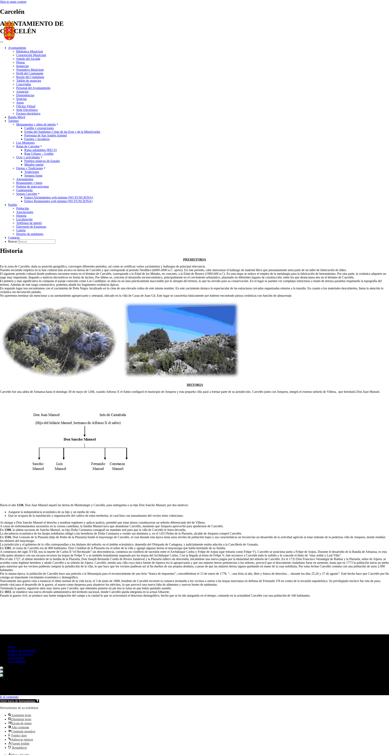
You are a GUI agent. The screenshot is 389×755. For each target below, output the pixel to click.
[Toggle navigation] (1, 42)
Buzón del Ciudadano (30, 77)
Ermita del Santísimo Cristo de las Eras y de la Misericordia (62, 131)
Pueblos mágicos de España (42, 161)
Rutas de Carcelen (28, 146)
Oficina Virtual (25, 106)
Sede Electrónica (27, 110)
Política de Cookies (20, 654)
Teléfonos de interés (29, 223)
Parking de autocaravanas (32, 186)
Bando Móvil (16, 117)
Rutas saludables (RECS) (40, 150)
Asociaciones (24, 212)
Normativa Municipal (30, 69)
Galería (21, 230)
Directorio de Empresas (31, 226)
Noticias (21, 99)
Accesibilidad (17, 661)
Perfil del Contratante (29, 73)
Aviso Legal (16, 657)
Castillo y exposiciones (39, 128)
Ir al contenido (9, 697)
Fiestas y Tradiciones (29, 168)
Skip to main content (13, 1)
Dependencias (25, 95)
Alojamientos (24, 179)
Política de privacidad (22, 650)
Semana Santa (33, 175)
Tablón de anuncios (28, 80)
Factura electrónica (28, 113)
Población (22, 208)
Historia (21, 215)
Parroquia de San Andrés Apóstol (45, 135)
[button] (19, 701)
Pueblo (12, 204)
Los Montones (25, 142)
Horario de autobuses (29, 234)
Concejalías (23, 84)
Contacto (14, 237)
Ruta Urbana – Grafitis (38, 153)
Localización (24, 219)
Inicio (11, 647)
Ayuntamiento (17, 47)
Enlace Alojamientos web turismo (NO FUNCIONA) (58, 197)
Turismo (13, 120)
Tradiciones (31, 172)
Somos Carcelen (26, 193)
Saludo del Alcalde (28, 58)
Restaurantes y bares (29, 183)
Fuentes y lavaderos (37, 139)
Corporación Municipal (31, 55)
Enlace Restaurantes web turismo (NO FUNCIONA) (58, 201)
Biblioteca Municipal (29, 51)
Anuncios (22, 91)
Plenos (20, 62)
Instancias (22, 66)
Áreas (20, 102)
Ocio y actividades (28, 157)
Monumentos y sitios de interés (36, 124)
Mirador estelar (34, 164)
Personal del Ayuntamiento (33, 88)
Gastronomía (24, 190)
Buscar (13, 241)
